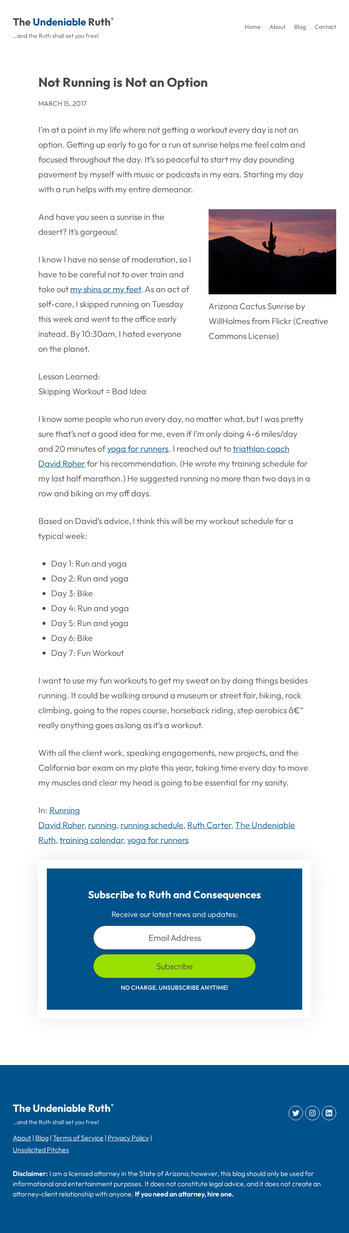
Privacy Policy (128, 1137)
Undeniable (59, 21)
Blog (42, 1137)
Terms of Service (78, 1137)
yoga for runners (138, 448)
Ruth (99, 21)
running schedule (151, 825)
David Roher (61, 825)
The (22, 21)
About (22, 1137)
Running (64, 810)
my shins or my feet (105, 289)
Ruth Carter (209, 825)
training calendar (91, 839)
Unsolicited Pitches (41, 1149)
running (102, 825)
